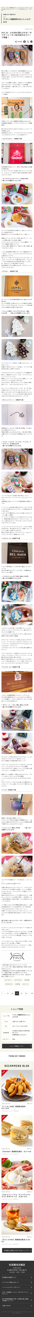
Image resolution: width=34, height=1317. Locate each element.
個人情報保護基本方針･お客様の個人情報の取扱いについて (15, 1300)
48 (26, 993)
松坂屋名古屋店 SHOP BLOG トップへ (16, 1250)
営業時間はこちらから (19, 1034)
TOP (2, 7)
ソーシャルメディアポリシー (11, 1287)
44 (8, 993)
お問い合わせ (6, 1305)
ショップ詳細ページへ (16, 1046)
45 (12, 993)
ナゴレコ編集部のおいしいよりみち (14, 7)
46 (17, 993)
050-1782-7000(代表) (20, 1026)
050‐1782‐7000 (18, 1272)
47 (21, 993)
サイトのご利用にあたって (10, 1282)
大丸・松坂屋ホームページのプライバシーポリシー (15, 1293)
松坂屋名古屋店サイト (9, 1277)
